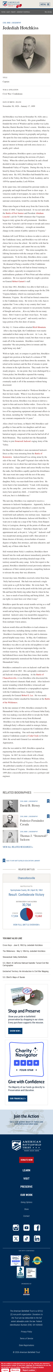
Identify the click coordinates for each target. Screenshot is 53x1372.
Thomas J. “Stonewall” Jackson (34, 837)
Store (29, 1209)
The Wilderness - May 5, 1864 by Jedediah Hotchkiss (24, 951)
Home (14, 4)
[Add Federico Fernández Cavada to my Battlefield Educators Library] (48, 816)
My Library (48, 12)
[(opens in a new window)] (16, 1228)
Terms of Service (26, 1338)
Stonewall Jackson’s (23, 441)
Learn (8, 12)
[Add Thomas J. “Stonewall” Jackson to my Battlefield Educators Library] (48, 831)
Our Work (26, 1195)
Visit (26, 1178)
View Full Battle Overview (26, 925)
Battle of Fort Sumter (15, 213)
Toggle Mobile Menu (44, 4)
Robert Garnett (18, 281)
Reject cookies (29, 1370)
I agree (5, 1370)
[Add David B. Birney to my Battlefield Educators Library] (48, 801)
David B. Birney (30, 805)
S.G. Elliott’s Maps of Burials (14, 977)
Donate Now (27, 1160)
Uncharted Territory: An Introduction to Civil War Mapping (25, 971)
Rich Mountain (39, 327)
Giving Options (26, 1202)
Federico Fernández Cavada (32, 822)
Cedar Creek (33, 735)
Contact (26, 1216)
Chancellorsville (26, 878)
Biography (16, 23)
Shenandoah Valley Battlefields (15, 957)
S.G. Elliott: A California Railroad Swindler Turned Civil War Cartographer (26, 964)
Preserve (26, 1186)
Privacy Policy (26, 1331)
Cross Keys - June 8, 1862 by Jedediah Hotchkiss (23, 945)
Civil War (6, 23)
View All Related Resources (17, 847)
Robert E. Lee (27, 695)
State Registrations (26, 1345)
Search (13, 12)
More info (15, 1370)
